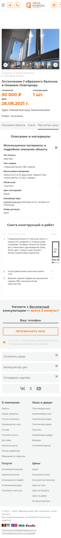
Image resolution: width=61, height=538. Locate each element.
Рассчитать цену (48, 125)
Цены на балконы (40, 490)
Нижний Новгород (12, 202)
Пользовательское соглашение (18, 533)
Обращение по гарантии (13, 456)
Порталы (36, 430)
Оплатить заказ (14, 356)
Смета (31, 125)
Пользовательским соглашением (29, 343)
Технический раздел (42, 419)
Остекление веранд (41, 445)
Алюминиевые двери (42, 435)
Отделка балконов (10, 474)
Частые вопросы (10, 445)
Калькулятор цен (15, 367)
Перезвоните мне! (30, 331)
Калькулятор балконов (43, 480)
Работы (5, 408)
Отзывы (5, 430)
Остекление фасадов (12, 485)
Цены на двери (39, 496)
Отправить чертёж (16, 377)
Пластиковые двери (42, 424)
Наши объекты (25, 73)
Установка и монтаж (12, 490)
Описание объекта (13, 125)
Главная (7, 73)
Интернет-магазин (41, 501)
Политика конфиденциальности (19, 530)
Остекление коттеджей (12, 480)
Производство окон (11, 424)
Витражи (36, 440)
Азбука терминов (10, 414)
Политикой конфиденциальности (39, 340)
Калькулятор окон (41, 474)
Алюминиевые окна (41, 414)
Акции (35, 469)
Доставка (6, 440)
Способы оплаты (10, 435)
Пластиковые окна (41, 408)
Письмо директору (11, 451)
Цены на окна (38, 485)
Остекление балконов (12, 469)
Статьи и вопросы (10, 419)
